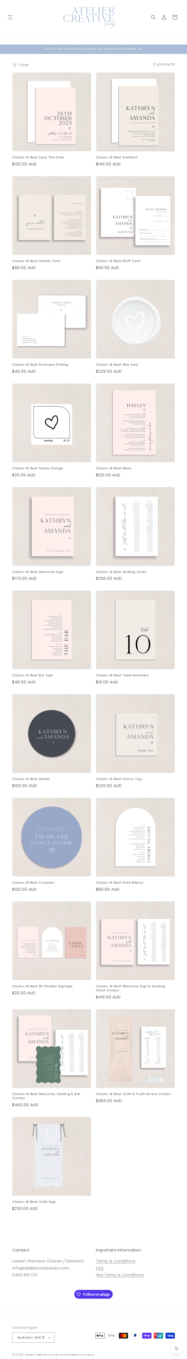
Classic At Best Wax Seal (117, 365)
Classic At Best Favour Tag (119, 779)
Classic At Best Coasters (33, 883)
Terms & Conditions (116, 1261)
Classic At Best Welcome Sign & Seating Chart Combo (130, 988)
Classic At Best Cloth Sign (34, 1202)
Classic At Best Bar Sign (32, 675)
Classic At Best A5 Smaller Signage (42, 986)
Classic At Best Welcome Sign (38, 572)
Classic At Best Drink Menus (119, 883)
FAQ (100, 1268)
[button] (10, 17)
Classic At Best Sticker (31, 779)
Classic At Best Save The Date (38, 157)
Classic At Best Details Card (36, 261)
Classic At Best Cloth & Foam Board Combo (133, 1094)
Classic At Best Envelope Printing (40, 365)
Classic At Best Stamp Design (37, 468)
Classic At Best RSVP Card (118, 261)
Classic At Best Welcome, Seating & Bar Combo (46, 1096)
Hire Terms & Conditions (120, 1275)
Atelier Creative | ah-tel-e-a (45, 1355)
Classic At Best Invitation (117, 157)
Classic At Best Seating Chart (121, 572)
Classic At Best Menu (114, 468)
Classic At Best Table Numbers (122, 675)
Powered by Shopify (80, 1355)
